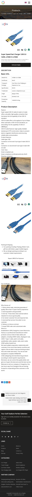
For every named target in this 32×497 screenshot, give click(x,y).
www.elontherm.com (6, 486)
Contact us (6, 423)
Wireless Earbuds (20, 467)
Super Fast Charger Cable (19, 13)
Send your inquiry (16, 65)
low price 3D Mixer (20, 479)
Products (9, 13)
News (17, 448)
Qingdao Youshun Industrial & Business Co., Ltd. (8, 485)
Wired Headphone (20, 465)
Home (4, 13)
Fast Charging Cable (6, 470)
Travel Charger (5, 465)
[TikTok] (18, 437)
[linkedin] (5, 437)
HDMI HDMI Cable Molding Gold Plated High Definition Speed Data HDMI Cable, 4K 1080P (16, 400)
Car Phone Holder (5, 467)
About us (18, 446)
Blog (2, 451)
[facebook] (2, 437)
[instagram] (15, 437)
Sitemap (3, 453)
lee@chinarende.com (19, 495)
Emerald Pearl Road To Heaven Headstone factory (23, 485)
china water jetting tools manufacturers (7, 482)
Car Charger (4, 462)
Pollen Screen (19, 486)
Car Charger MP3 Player (22, 470)
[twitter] (8, 437)
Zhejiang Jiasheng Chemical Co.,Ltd (8, 480)
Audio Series (19, 462)
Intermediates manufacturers (23, 482)
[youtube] (11, 437)
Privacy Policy (19, 453)
